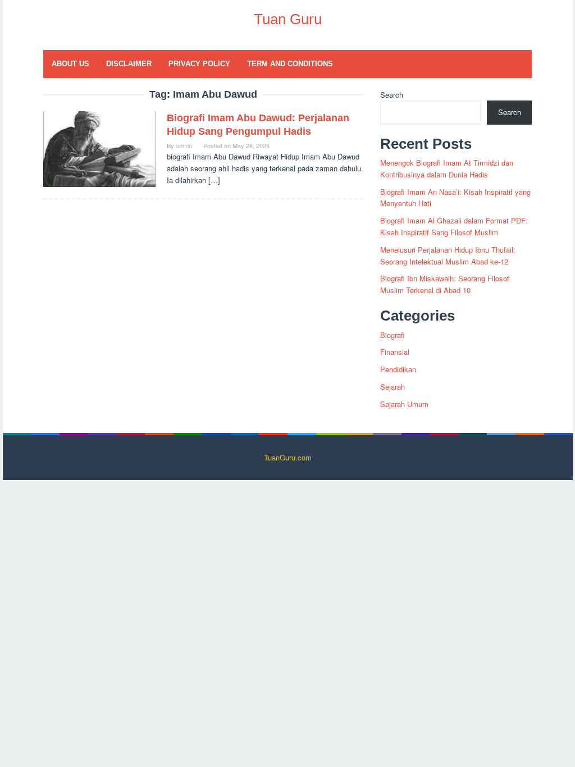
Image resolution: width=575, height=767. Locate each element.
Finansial (394, 351)
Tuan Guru (288, 19)
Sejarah (392, 386)
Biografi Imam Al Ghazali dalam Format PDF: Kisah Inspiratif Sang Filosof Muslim (454, 226)
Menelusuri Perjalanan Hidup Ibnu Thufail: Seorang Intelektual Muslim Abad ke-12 (447, 255)
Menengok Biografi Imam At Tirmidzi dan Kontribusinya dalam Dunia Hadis (446, 168)
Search (391, 94)
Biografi (392, 335)
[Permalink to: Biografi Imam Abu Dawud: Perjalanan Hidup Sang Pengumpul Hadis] (99, 148)
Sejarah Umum (404, 404)
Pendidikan (398, 369)
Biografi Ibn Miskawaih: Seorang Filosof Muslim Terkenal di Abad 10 (444, 284)
